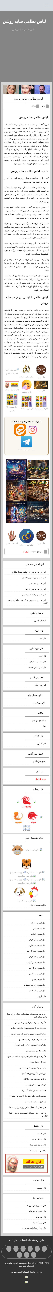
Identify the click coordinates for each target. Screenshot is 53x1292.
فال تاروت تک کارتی (37, 940)
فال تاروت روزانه (38, 923)
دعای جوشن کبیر (39, 720)
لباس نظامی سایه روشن (24, 21)
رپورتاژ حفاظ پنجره (38, 1062)
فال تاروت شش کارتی (36, 962)
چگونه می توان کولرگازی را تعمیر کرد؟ (29, 1022)
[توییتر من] (8, 1249)
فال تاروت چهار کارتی (36, 951)
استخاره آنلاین (40, 621)
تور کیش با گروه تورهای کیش (33, 1073)
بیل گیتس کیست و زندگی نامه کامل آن (30, 1045)
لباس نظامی (11, 157)
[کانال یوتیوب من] (26, 1255)
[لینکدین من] (19, 1255)
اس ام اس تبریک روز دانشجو (34, 578)
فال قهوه (42, 656)
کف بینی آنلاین (40, 685)
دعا (44, 726)
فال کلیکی (41, 744)
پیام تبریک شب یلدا (38, 1150)
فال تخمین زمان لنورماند (36, 1206)
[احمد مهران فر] (42, 89)
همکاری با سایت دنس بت (35, 1102)
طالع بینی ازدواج (39, 703)
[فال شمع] (16, 491)
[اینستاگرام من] (23, 1249)
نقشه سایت (16, 1272)
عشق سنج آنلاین (39, 761)
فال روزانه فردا (39, 1223)
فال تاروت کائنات (38, 934)
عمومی (33, 551)
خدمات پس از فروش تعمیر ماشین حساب (28, 1028)
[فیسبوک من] (30, 1249)
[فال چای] (38, 512)
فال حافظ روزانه (39, 1139)
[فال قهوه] (38, 491)
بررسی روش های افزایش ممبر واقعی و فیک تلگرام (28, 1114)
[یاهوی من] (44, 1249)
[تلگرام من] (37, 1249)
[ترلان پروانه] (26, 89)
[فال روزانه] (16, 469)
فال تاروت (41, 996)
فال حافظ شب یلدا (38, 1145)
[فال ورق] (16, 512)
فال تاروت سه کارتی (37, 945)
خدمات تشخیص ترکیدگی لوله (34, 1090)
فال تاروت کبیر (39, 928)
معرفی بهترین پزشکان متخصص (33, 1068)
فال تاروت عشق (39, 979)
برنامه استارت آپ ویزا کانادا (34, 1079)
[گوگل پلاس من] (33, 1255)
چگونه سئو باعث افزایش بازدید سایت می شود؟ (26, 1056)
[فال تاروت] (38, 469)
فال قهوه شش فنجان (37, 667)
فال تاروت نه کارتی (37, 968)
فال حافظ (42, 1133)
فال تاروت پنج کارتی (37, 957)
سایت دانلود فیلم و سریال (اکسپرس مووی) (28, 1096)
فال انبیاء (42, 638)
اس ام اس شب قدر (37, 583)
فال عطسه (41, 1188)
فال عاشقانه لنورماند (37, 1211)
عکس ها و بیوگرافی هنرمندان (33, 1228)
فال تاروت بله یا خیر (37, 991)
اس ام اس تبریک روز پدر (35, 589)
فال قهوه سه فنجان (38, 662)
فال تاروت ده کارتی (37, 974)
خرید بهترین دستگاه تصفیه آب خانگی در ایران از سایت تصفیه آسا (27, 1015)
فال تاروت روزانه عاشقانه (35, 985)
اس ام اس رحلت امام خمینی (34, 595)
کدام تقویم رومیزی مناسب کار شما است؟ (28, 1034)
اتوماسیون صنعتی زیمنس (35, 1085)
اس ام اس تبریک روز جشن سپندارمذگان (29, 572)
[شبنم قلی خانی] (11, 89)
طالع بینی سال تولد (38, 905)
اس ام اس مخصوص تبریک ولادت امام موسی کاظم (28, 601)
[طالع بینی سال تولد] (26, 875)
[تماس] (16, 1249)
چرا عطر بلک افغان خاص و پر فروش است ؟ (27, 1107)
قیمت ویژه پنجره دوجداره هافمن (32, 1039)
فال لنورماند (41, 1217)
